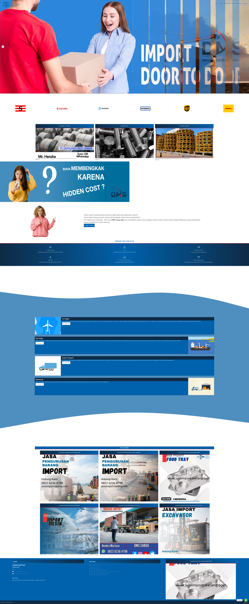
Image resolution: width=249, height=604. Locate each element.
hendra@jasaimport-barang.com (21, 573)
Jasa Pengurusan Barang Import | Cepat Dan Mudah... (129, 452)
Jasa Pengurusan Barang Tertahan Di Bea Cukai (69, 452)
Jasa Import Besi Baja (184, 125)
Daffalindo (15, 602)
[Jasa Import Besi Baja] (184, 143)
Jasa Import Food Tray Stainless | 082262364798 (189, 452)
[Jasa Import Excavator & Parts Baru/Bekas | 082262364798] (189, 531)
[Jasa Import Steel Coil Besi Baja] (201, 581)
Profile (220, 3)
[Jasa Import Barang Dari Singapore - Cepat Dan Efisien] (129, 531)
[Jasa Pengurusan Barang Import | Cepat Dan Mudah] (129, 478)
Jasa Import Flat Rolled (64, 125)
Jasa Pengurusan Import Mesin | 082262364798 (69, 505)
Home (216, 3)
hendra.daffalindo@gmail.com (21, 571)
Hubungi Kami (66, 323)
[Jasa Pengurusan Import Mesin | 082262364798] (69, 531)
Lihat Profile (89, 225)
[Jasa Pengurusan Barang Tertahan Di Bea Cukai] (69, 478)
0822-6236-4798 (17, 569)
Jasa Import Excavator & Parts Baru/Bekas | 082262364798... (189, 505)
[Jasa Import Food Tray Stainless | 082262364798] (189, 478)
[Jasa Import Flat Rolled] (65, 143)
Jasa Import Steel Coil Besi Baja (200, 561)
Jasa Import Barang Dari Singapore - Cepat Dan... (129, 505)
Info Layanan (238, 3)
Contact (245, 3)
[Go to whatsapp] (246, 600)
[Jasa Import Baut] (124, 143)
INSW (232, 3)
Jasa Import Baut (124, 125)
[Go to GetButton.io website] (246, 602)
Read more (38, 159)
